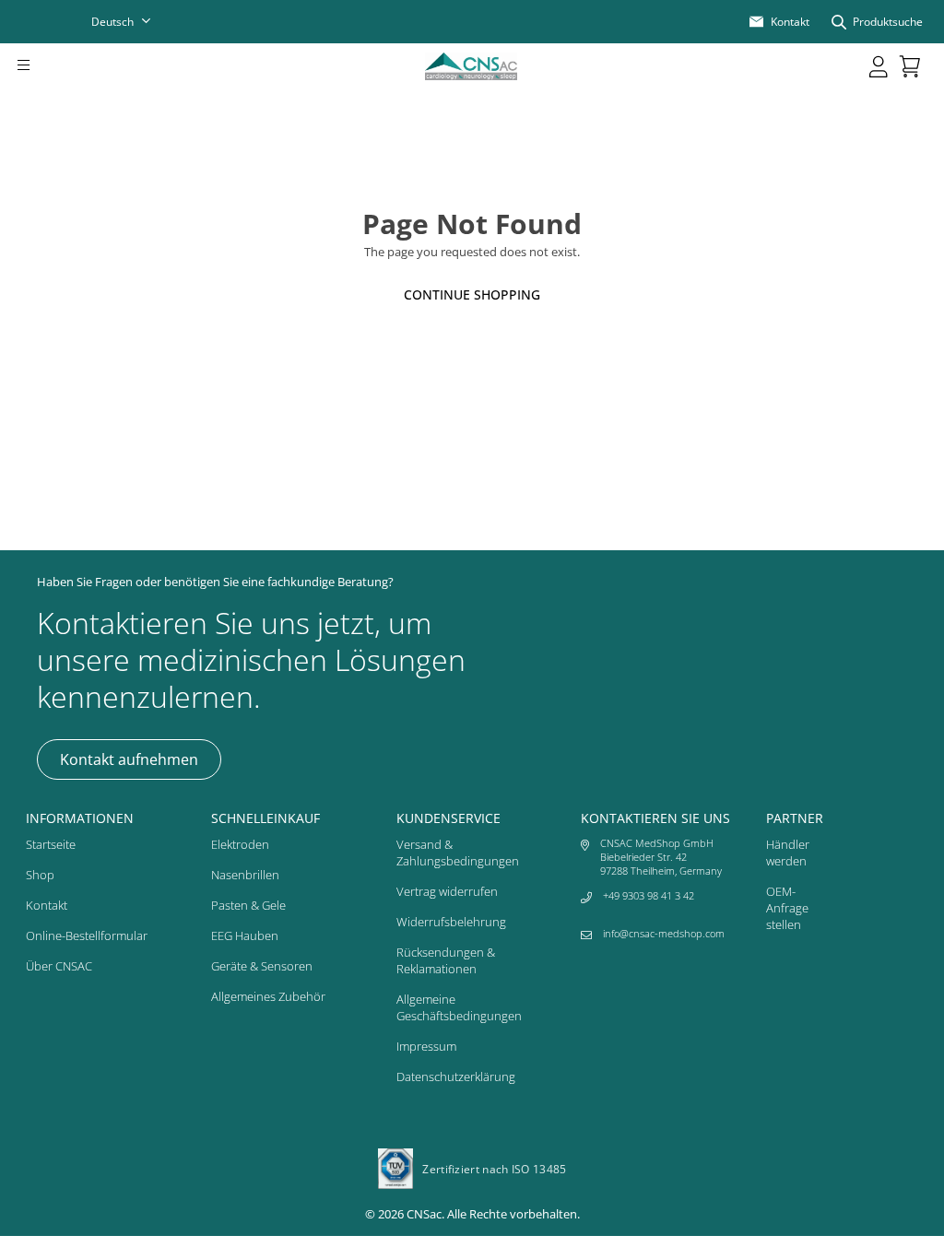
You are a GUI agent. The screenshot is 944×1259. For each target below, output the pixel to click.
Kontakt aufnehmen (129, 759)
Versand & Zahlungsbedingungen (457, 852)
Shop (40, 874)
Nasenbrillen (245, 874)
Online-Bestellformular (87, 935)
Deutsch (112, 21)
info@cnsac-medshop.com (664, 933)
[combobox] (133, 22)
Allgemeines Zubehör (268, 996)
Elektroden (240, 844)
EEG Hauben (244, 935)
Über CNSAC (59, 966)
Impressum (426, 1046)
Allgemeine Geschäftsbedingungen (459, 1007)
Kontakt (46, 905)
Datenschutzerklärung (455, 1076)
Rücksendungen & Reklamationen (445, 960)
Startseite (51, 844)
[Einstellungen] (878, 66)
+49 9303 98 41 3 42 (648, 895)
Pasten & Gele (248, 905)
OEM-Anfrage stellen (787, 908)
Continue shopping (472, 294)
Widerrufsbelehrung (451, 921)
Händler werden (787, 852)
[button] (49, 66)
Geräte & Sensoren (262, 966)
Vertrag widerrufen (447, 891)
